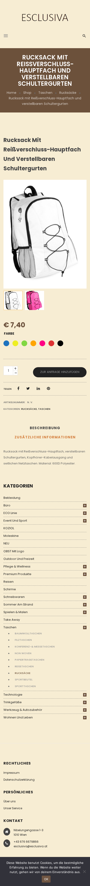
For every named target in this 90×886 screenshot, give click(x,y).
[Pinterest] (48, 388)
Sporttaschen (25, 686)
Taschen (45, 92)
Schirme (9, 589)
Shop (27, 92)
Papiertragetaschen (29, 660)
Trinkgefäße (12, 702)
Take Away (11, 619)
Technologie (12, 694)
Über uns (9, 801)
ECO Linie (10, 513)
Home (11, 92)
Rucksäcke (67, 92)
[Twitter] (28, 388)
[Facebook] (18, 388)
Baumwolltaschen (28, 633)
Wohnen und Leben (18, 717)
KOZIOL (8, 528)
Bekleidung (11, 498)
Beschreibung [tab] (45, 427)
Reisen (8, 581)
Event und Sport (15, 520)
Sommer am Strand (18, 604)
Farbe (9, 333)
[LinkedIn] (38, 388)
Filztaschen (23, 640)
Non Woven (23, 653)
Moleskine (11, 536)
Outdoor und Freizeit (18, 559)
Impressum (11, 773)
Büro (6, 505)
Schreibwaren (14, 597)
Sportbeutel (24, 679)
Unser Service (12, 808)
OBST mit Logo (13, 551)
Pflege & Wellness (16, 566)
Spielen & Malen (15, 612)
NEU (6, 543)
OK (46, 879)
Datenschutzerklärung (19, 780)
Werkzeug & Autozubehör (22, 710)
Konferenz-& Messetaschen (35, 646)
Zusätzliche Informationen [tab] (45, 437)
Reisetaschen (24, 666)
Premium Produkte (17, 574)
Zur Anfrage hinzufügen (59, 372)
